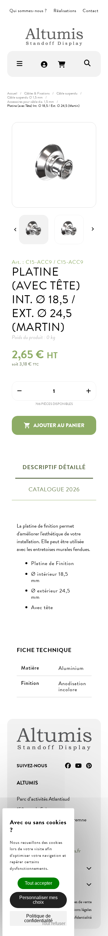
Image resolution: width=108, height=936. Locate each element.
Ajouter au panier (54, 425)
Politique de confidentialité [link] (38, 918)
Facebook (68, 766)
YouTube (78, 766)
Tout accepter (38, 883)
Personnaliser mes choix (38, 900)
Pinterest (89, 766)
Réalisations (65, 10)
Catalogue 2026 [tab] (54, 489)
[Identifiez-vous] (44, 65)
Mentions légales (79, 910)
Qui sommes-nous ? (28, 10)
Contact (90, 10)
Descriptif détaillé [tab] (54, 467)
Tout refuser (53, 923)
